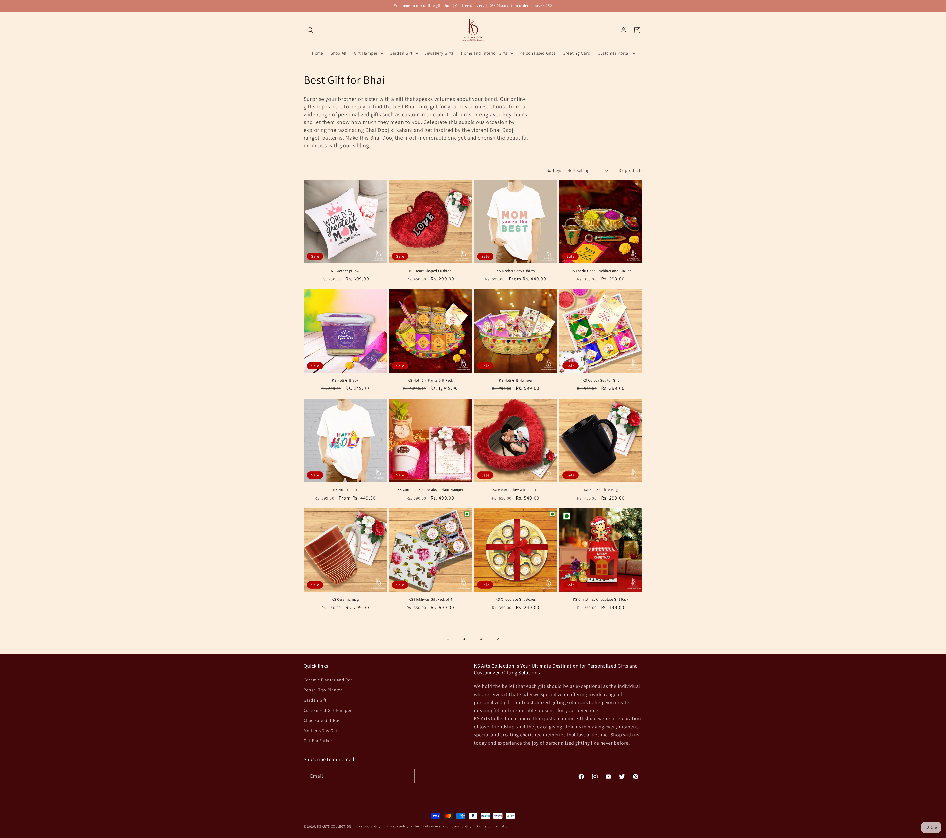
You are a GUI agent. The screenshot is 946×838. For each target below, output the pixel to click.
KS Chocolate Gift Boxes (515, 599)
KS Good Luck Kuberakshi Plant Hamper (430, 489)
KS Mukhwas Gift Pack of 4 (430, 599)
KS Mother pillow (345, 270)
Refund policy (369, 826)
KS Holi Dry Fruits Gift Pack (430, 380)
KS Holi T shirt (345, 489)
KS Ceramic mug (345, 599)
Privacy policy (397, 826)
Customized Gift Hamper (328, 710)
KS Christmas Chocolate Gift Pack (601, 599)
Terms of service (427, 826)
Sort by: (554, 170)
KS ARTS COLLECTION (334, 826)
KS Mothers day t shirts (515, 270)
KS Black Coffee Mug (601, 489)
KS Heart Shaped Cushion (430, 270)
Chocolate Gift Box (322, 720)
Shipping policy (459, 826)
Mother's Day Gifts (322, 730)
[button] (310, 30)
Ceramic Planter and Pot (328, 679)
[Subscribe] (407, 776)
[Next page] (498, 638)
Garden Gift (315, 700)
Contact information (493, 826)
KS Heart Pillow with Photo (515, 489)
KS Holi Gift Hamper (515, 380)
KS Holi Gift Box (345, 380)
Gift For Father (318, 740)
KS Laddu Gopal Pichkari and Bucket (601, 270)
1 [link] (448, 638)
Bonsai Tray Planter (323, 690)
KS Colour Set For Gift (601, 380)
